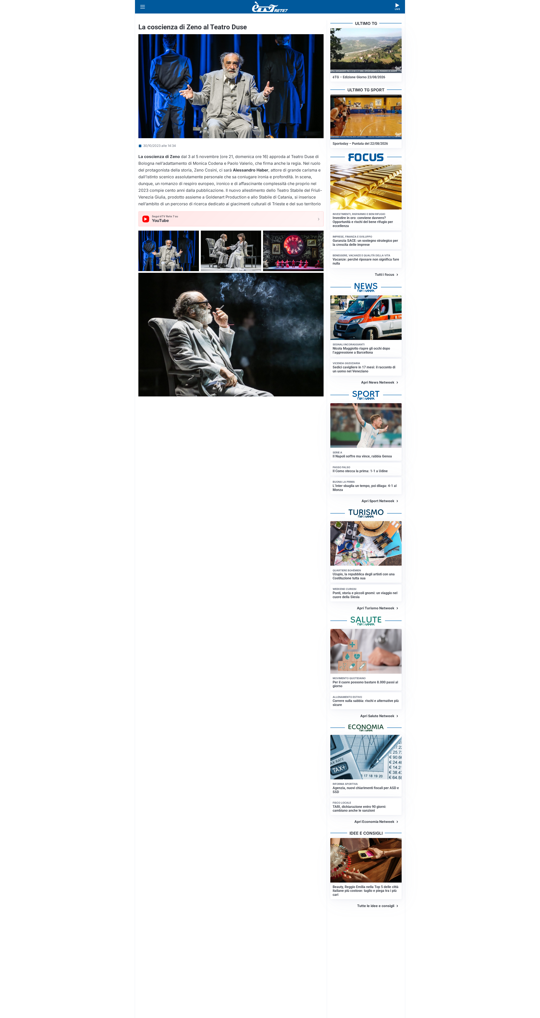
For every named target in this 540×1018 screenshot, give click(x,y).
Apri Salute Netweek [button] (377, 716)
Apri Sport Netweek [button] (378, 501)
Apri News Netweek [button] (377, 382)
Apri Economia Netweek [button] (374, 821)
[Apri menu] (142, 6)
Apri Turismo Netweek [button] (375, 608)
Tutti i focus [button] (384, 274)
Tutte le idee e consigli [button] (375, 906)
